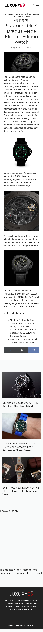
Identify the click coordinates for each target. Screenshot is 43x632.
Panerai (7, 77)
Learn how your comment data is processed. (21, 573)
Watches (10, 14)
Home (4, 14)
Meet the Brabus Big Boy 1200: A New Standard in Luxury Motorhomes (22, 323)
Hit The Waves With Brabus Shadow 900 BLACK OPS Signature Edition (23, 332)
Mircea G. (30, 48)
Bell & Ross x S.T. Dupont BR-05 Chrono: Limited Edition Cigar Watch (20, 491)
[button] (34, 4)
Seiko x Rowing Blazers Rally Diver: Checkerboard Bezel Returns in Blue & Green (19, 447)
